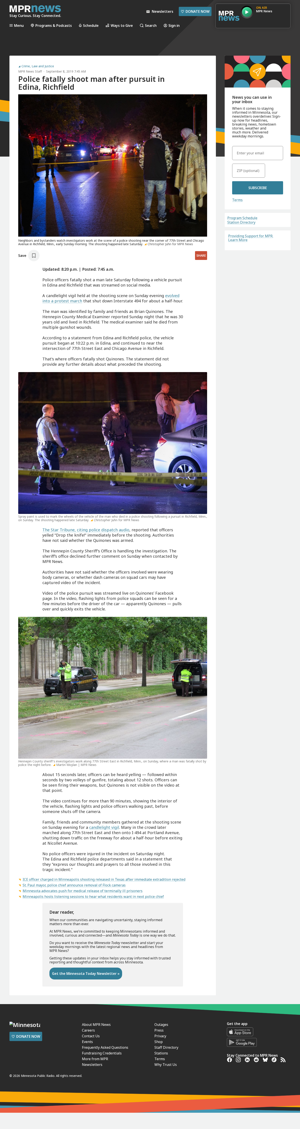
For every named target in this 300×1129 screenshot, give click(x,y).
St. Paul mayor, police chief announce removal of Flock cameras (74, 885)
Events (87, 1041)
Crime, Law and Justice (38, 66)
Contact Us (91, 1036)
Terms (237, 199)
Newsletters (92, 1064)
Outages (161, 1024)
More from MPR (95, 1058)
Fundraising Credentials (102, 1053)
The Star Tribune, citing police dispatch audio (85, 529)
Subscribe (257, 187)
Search (151, 25)
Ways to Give (122, 25)
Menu (19, 25)
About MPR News (96, 1024)
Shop (158, 1041)
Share (201, 255)
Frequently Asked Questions (105, 1047)
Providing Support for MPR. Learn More (250, 238)
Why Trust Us (165, 1064)
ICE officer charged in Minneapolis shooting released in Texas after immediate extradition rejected (104, 879)
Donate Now (195, 11)
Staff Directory (166, 1047)
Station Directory (241, 222)
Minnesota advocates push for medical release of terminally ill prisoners (83, 890)
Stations (161, 1053)
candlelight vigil (104, 827)
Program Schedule (242, 218)
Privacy (160, 1036)
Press (159, 1030)
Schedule (91, 25)
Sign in (174, 25)
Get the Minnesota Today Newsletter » (85, 973)
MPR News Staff (30, 71)
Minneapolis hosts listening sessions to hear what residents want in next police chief (93, 896)
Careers (88, 1030)
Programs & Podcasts (53, 25)
